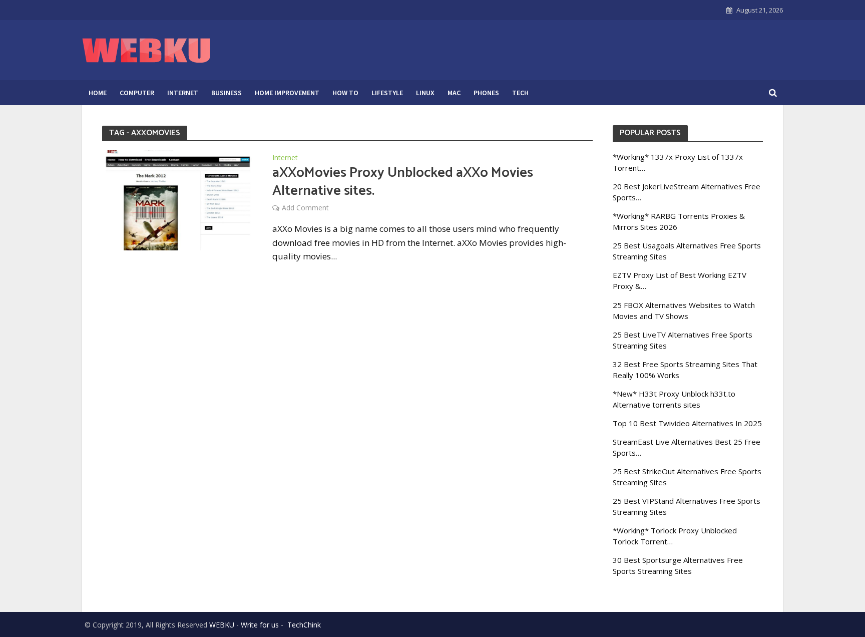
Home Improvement (287, 92)
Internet (182, 92)
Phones (486, 92)
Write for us (260, 624)
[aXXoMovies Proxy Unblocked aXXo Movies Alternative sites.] (177, 199)
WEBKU (221, 624)
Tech (520, 92)
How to (345, 92)
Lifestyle (387, 92)
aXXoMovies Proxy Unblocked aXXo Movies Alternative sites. (402, 182)
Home (98, 92)
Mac (454, 92)
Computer (137, 92)
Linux (425, 92)
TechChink (304, 624)
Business (226, 92)
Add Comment (305, 207)
